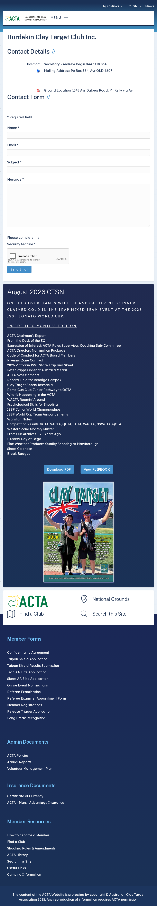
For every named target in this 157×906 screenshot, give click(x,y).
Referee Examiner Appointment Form (36, 698)
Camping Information (24, 874)
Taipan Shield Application (27, 659)
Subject (14, 162)
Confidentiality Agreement (28, 652)
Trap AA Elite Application (26, 672)
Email (12, 145)
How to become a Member (28, 835)
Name (13, 128)
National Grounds (111, 599)
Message (15, 179)
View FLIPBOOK (97, 469)
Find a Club (31, 614)
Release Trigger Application (29, 711)
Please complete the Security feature (23, 241)
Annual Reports (19, 762)
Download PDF (59, 469)
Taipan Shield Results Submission (33, 666)
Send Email (19, 269)
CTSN (133, 6)
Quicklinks (111, 6)
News (149, 6)
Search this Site (109, 614)
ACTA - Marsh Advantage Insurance (35, 803)
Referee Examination (24, 692)
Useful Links (16, 868)
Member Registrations (24, 705)
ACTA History (17, 855)
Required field (19, 117)
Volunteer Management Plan (30, 769)
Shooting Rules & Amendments (31, 848)
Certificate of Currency (25, 796)
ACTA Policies (17, 755)
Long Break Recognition (26, 718)
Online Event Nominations (27, 685)
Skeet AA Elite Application (27, 679)
